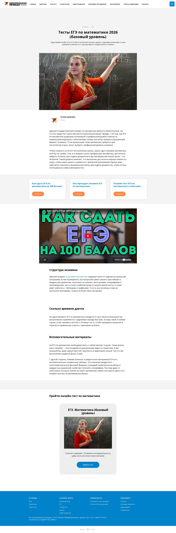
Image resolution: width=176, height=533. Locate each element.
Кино (30, 501)
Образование (115, 4)
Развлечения (33, 504)
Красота (53, 4)
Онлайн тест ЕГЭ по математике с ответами (127, 185)
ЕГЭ (93, 27)
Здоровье (43, 4)
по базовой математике (76, 276)
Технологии (64, 4)
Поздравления (125, 510)
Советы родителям (65, 513)
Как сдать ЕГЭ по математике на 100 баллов (47, 185)
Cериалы (145, 4)
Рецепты (61, 510)
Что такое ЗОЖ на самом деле (99, 504)
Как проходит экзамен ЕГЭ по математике (87, 185)
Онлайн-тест (63, 507)
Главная (33, 4)
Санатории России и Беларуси (99, 501)
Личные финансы (64, 501)
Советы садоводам (130, 4)
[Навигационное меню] (172, 4)
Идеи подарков (79, 4)
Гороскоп (123, 501)
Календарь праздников (97, 4)
